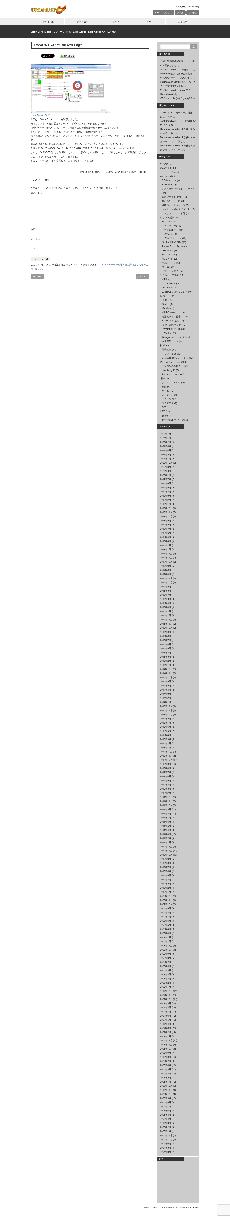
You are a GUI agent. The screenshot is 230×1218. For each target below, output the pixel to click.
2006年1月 (165, 1081)
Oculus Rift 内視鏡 (171, 242)
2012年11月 (166, 755)
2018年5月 (165, 537)
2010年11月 (166, 850)
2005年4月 (165, 1118)
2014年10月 (166, 677)
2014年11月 (166, 673)
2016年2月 (165, 611)
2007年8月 (165, 1007)
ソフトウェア (115, 21)
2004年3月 (165, 1151)
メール (180, 12)
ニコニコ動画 (169, 172)
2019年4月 (165, 491)
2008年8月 (165, 957)
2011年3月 (165, 834)
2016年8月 (165, 590)
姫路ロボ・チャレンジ (173, 205)
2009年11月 (166, 900)
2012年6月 (165, 776)
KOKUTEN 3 (168, 262)
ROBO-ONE (168, 184)
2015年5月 (165, 648)
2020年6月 (165, 471)
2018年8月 (165, 524)
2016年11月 (166, 578)
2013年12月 (166, 706)
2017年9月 (165, 565)
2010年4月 (165, 879)
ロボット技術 (81, 21)
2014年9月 (165, 681)
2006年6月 (165, 1065)
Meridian (166, 308)
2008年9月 (165, 953)
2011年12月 (166, 797)
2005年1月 (165, 1131)
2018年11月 (166, 512)
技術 (162, 345)
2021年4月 (165, 450)
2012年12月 (166, 751)
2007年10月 (166, 999)
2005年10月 (166, 1094)
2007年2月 (165, 1032)
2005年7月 (165, 1106)
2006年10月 (166, 1048)
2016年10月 (166, 582)
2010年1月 (165, 891)
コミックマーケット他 (173, 213)
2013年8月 (165, 718)
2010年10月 (166, 854)
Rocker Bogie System (173, 246)
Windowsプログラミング (175, 291)
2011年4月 (165, 830)
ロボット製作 (167, 217)
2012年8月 (165, 768)
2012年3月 (165, 788)
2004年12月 (166, 1135)
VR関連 (166, 279)
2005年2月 (165, 1127)
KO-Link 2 (167, 254)
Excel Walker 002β (40, 115)
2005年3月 (165, 1123)
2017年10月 (166, 561)
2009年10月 (166, 904)
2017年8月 (165, 570)
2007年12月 (166, 990)
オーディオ (168, 394)
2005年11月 (166, 1090)
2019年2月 (165, 499)
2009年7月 (165, 916)
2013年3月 (165, 739)
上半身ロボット (170, 229)
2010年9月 (165, 858)
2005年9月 (165, 1098)
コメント (36, 192)
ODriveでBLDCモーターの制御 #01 (178, 112)
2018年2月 (165, 545)
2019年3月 (165, 495)
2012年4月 (165, 784)
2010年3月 (165, 883)
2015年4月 (165, 652)
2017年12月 (166, 553)
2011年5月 (165, 825)
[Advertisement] (178, 1182)
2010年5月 (165, 875)
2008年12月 (166, 945)
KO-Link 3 (167, 221)
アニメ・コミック (171, 382)
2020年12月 (166, 462)
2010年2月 (165, 887)
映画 (164, 386)
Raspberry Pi (168, 370)
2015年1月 (165, 665)
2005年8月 (165, 1102)
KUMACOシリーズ (171, 238)
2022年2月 (165, 442)
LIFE (162, 411)
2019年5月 (165, 487)
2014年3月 (165, 693)
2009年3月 (165, 933)
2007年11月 (166, 995)
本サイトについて (163, 12)
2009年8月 (165, 912)
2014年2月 (165, 698)
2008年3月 (165, 978)
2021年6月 (165, 446)
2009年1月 (165, 941)
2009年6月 (165, 920)
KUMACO (167, 234)
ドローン (166, 399)
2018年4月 (165, 541)
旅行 (164, 415)
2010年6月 (165, 871)
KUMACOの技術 (170, 320)
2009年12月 (166, 896)
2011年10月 (166, 805)
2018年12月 (166, 508)
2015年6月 (165, 644)
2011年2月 (165, 838)
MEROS (166, 267)
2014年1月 (165, 702)
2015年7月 (165, 640)
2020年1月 (165, 475)
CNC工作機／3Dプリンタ (175, 357)
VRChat (164, 163)
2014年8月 (165, 685)
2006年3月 (165, 1077)
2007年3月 (165, 1028)
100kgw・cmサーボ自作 (174, 337)
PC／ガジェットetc (170, 361)
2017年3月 (165, 574)
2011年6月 (165, 821)
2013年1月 (165, 747)
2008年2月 (165, 982)
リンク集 (192, 12)
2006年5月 (165, 1069)
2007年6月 (165, 1015)
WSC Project (193, 1207)
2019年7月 (165, 479)
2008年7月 (165, 962)
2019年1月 (165, 504)
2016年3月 (165, 607)
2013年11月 (166, 710)
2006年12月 (166, 1040)
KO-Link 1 (167, 258)
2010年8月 (165, 863)
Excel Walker (110, 171)
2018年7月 (165, 528)
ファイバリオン (170, 225)
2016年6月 (165, 598)
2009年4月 (165, 929)
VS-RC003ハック (171, 312)
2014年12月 (166, 669)
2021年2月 (165, 454)
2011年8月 (165, 813)
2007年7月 (165, 1011)
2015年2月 (165, 660)
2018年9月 (165, 520)
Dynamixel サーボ (171, 328)
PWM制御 (167, 333)
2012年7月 (165, 772)
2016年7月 (165, 594)
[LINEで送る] (67, 55)
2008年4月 (165, 974)
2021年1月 (165, 458)
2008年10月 (166, 949)
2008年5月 (165, 970)
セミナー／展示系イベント (176, 209)
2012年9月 (165, 764)
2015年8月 (165, 636)
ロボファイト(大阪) (172, 196)
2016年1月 (165, 615)
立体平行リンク (170, 341)
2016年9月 (165, 586)
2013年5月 (165, 731)
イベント (164, 176)
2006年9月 (165, 1052)
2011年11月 (166, 801)
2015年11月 (166, 623)
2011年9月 (165, 809)
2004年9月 (165, 1143)
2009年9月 (165, 908)
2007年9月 (165, 1003)
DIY (164, 407)
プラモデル (168, 403)
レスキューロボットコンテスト (178, 188)
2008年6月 (165, 966)
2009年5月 (165, 924)
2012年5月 (165, 780)
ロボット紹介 (47, 21)
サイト (34, 249)
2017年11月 (166, 557)
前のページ (37, 276)
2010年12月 (166, 846)
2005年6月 (165, 1110)
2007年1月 (165, 1036)
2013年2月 (165, 743)
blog (149, 21)
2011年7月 (165, 817)
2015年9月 (165, 631)
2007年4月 (165, 1023)
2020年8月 (165, 466)
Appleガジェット (171, 374)
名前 (34, 229)
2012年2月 (165, 792)
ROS (164, 300)
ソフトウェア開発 (169, 275)
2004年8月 (165, 1147)
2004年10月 (166, 1139)
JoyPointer (167, 287)
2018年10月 (166, 516)
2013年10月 (166, 714)
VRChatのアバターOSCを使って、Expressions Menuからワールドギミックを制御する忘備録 (178, 82)
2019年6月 (165, 483)
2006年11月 (166, 1044)
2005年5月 (165, 1114)
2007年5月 (165, 1019)
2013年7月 (165, 722)
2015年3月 (165, 656)
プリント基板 (169, 353)
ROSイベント (169, 180)
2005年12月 (166, 1085)
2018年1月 (165, 549)
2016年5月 (165, 603)
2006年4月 (165, 1073)
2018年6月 (165, 532)
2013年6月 (165, 726)
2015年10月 (166, 627)
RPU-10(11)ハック (171, 324)
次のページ (142, 276)
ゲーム (165, 390)
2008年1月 (165, 986)
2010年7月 (165, 867)
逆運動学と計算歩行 (127, 171)
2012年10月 (166, 759)
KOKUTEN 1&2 (170, 271)
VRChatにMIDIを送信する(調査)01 (178, 98)
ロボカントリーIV (171, 201)
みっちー (182, 21)
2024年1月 (165, 438)
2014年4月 (165, 689)
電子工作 (166, 349)
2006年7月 (165, 1061)
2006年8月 (165, 1057)
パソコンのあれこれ (172, 366)
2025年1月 (165, 433)
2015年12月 (166, 619)
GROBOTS (144, 171)
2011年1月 (165, 842)
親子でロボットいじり (173, 419)
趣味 (162, 378)
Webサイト (166, 168)
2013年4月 (165, 735)
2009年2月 (165, 937)
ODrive (165, 304)
